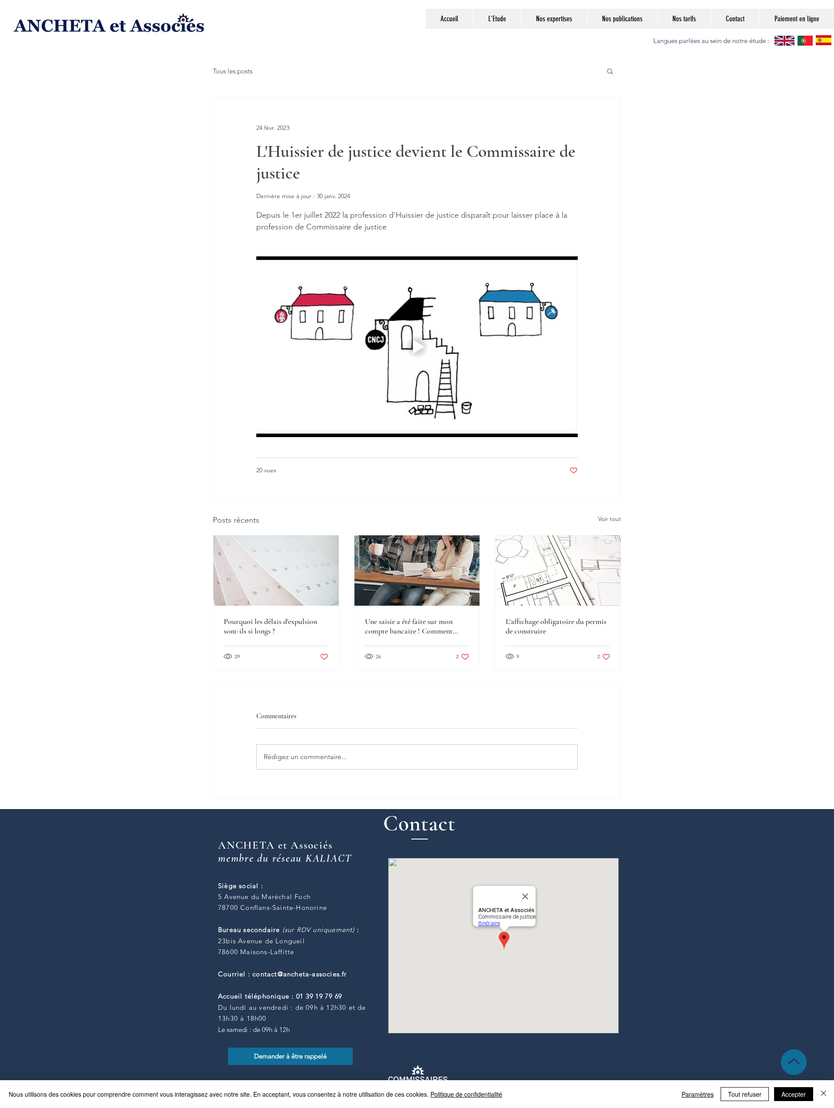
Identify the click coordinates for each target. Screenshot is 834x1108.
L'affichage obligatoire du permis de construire (556, 626)
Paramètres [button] (698, 1094)
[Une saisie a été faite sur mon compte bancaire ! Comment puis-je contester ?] (417, 570)
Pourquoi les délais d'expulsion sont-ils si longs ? (270, 626)
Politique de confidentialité (466, 1094)
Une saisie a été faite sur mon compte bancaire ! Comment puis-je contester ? (409, 626)
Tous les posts (232, 71)
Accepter (793, 1094)
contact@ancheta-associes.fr (299, 974)
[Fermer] (823, 1094)
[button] (610, 70)
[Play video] (417, 346)
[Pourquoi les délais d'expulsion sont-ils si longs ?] (276, 570)
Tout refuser (744, 1094)
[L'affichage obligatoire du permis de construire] (558, 570)
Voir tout (609, 519)
